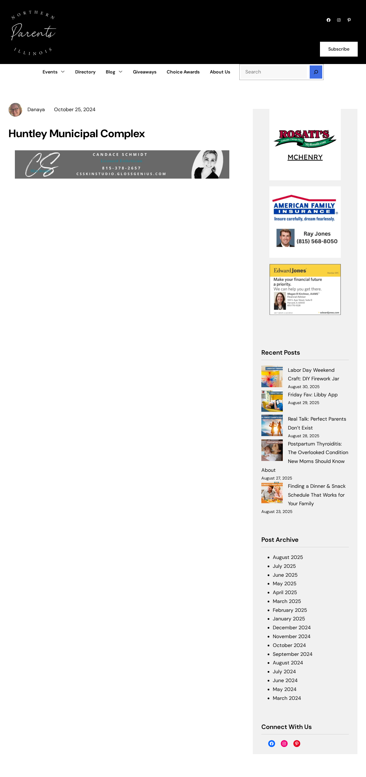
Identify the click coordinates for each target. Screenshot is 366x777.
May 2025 (285, 583)
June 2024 (285, 680)
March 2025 (287, 601)
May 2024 (285, 689)
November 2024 (292, 636)
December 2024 (292, 627)
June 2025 (285, 575)
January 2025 (289, 619)
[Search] (316, 72)
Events (50, 72)
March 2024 (287, 698)
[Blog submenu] (120, 71)
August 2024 (288, 663)
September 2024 (293, 654)
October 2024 (289, 645)
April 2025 (285, 592)
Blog (110, 72)
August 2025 (288, 557)
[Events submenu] (63, 71)
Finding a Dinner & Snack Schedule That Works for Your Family (317, 495)
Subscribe (338, 49)
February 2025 (290, 610)
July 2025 (284, 566)
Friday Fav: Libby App (313, 395)
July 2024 (284, 671)
